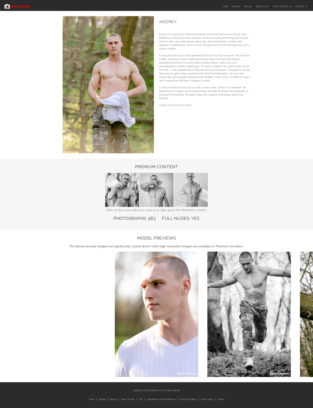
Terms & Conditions (188, 399)
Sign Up (248, 6)
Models (236, 6)
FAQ (140, 399)
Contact (299, 6)
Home (225, 6)
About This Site (281, 6)
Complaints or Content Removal (161, 399)
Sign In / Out (262, 6)
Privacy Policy (207, 399)
